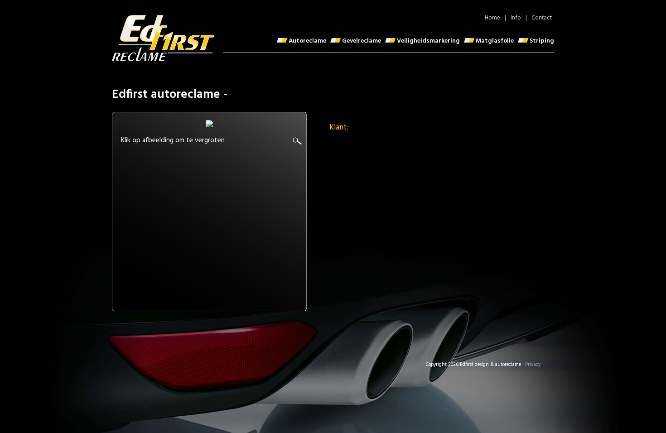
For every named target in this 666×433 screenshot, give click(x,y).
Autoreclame (307, 41)
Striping (542, 41)
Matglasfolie (495, 41)
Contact (541, 18)
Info (516, 18)
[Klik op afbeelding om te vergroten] (209, 122)
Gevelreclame (361, 41)
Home (492, 18)
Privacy (533, 365)
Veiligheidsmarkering (428, 41)
